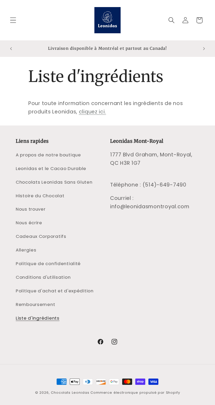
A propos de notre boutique (48, 155)
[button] (13, 20)
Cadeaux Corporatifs (41, 236)
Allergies (26, 250)
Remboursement (35, 304)
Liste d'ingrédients (38, 318)
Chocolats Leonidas (70, 392)
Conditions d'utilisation (43, 277)
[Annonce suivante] (204, 48)
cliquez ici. (92, 111)
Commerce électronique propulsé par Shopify (135, 392)
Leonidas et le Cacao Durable (51, 168)
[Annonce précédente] (11, 48)
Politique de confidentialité (48, 263)
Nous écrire (29, 223)
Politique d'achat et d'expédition (55, 291)
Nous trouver (31, 209)
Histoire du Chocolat (40, 196)
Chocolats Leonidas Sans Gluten (54, 182)
